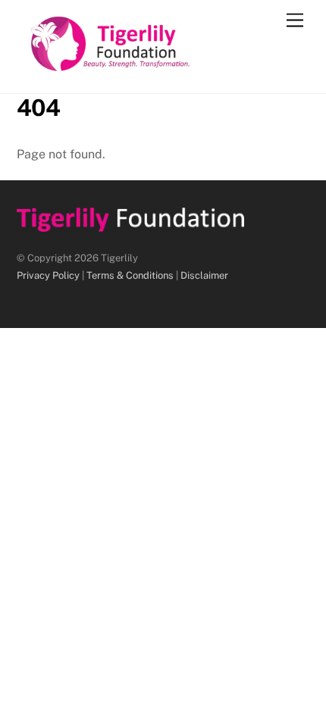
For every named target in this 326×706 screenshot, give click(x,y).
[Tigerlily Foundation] (142, 66)
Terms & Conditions (130, 275)
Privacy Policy (48, 275)
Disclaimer (204, 275)
